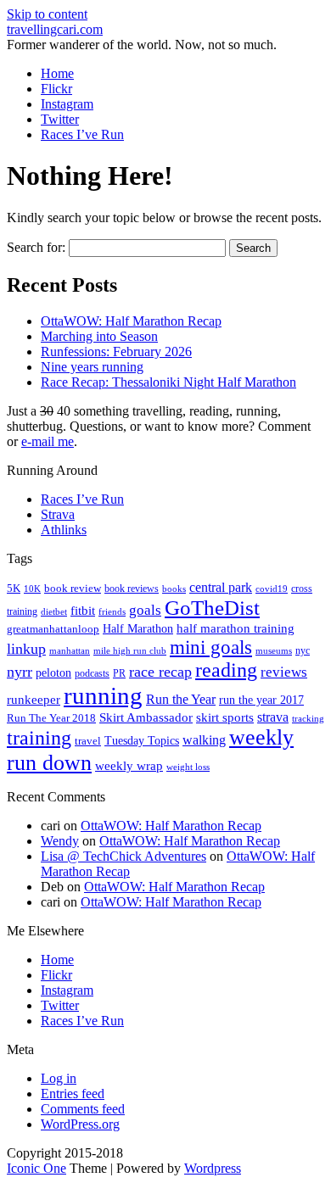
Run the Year (181, 699)
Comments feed (83, 1109)
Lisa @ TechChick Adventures (123, 856)
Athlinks (64, 529)
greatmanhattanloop (53, 628)
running (103, 695)
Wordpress (212, 1168)
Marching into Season (99, 336)
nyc (302, 650)
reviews (284, 672)
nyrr (19, 671)
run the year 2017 (261, 700)
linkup (26, 648)
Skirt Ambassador (146, 717)
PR (119, 673)
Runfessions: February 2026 (116, 351)
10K (32, 588)
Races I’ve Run (82, 134)
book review (72, 588)
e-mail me (47, 441)
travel (88, 740)
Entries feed (72, 1093)
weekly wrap (129, 766)
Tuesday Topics (141, 740)
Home (57, 73)
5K (13, 588)
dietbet (54, 612)
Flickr (56, 88)
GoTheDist (212, 607)
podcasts (92, 673)
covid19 (271, 588)
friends (112, 611)
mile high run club (129, 650)
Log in (58, 1078)
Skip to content (47, 14)
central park (220, 587)
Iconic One (36, 1168)
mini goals (211, 647)
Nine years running (92, 367)
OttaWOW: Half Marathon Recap (131, 321)
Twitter (60, 119)
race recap (160, 671)
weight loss (188, 767)
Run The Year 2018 (51, 717)
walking (204, 740)
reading (226, 670)
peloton (53, 673)
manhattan (69, 650)
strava (273, 717)
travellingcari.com (55, 29)
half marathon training (236, 628)
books (174, 588)
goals (145, 610)
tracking (308, 718)
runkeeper (33, 699)
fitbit (82, 610)
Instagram (67, 104)
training (39, 738)
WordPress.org (80, 1124)
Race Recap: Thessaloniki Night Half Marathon (168, 382)
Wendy (60, 841)
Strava (58, 514)
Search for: (36, 247)
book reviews (131, 588)
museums (273, 651)
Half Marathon (138, 628)
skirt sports (225, 717)
